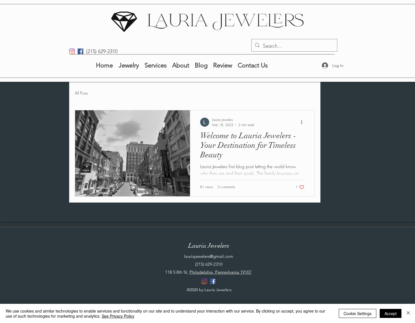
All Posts (81, 93)
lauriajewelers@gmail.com (208, 256)
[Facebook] (80, 51)
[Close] (408, 313)
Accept (391, 313)
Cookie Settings (358, 313)
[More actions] (303, 122)
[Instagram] (72, 51)
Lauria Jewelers (208, 245)
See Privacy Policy (118, 316)
